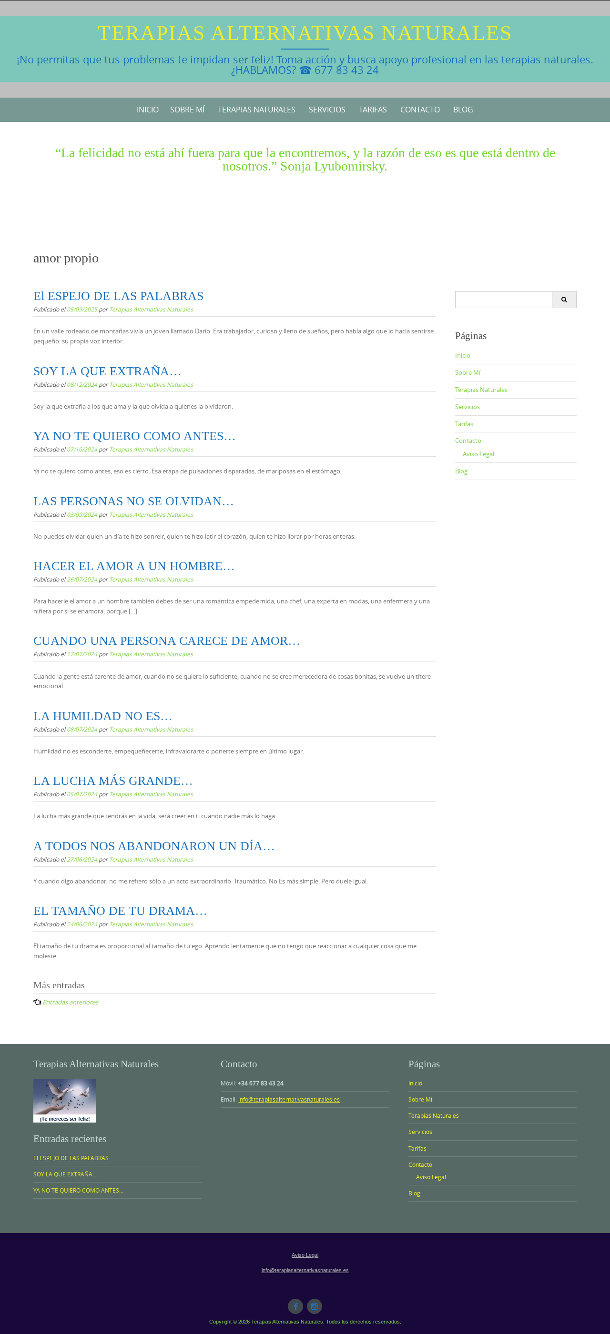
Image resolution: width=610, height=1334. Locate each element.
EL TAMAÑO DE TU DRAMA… (120, 911)
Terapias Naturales (256, 109)
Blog (463, 109)
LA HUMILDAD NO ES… (103, 716)
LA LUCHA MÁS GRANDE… (113, 781)
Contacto (420, 109)
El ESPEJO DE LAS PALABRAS (118, 296)
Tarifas (373, 109)
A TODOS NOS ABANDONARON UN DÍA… (154, 846)
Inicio (148, 109)
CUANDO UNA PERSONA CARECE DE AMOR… (166, 641)
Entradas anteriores (70, 1002)
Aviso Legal (478, 454)
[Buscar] (564, 299)
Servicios (327, 109)
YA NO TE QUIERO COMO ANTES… (134, 436)
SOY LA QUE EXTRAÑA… (107, 371)
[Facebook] (295, 1306)
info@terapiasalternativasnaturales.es (289, 1099)
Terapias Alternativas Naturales (305, 33)
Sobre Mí (187, 109)
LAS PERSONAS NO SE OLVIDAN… (133, 501)
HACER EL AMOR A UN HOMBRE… (134, 566)
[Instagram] (314, 1306)
